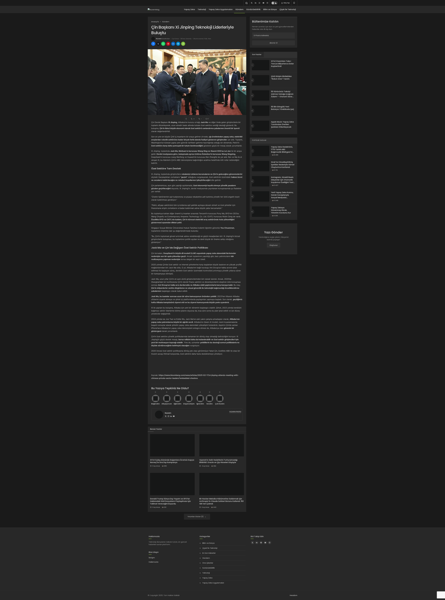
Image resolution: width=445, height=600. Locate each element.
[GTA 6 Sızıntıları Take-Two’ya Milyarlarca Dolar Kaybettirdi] (260, 65)
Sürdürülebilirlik (253, 9)
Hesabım (293, 595)
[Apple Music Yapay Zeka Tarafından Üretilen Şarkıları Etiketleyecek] (260, 126)
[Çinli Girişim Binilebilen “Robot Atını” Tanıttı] (260, 80)
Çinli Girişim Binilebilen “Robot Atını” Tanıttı (281, 77)
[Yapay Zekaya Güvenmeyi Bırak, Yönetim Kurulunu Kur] (260, 211)
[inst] (267, 3)
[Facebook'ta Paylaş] (153, 44)
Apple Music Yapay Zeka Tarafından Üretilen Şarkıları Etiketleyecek (282, 124)
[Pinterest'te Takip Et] (261, 542)
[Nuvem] (160, 414)
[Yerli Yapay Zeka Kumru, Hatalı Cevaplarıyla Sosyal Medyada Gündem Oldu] (260, 196)
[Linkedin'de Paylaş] (173, 44)
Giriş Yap (286, 3)
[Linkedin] (171, 416)
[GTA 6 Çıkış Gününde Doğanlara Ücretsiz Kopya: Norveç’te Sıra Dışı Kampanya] (172, 445)
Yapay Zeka (189, 9)
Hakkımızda (153, 562)
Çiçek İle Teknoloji (209, 548)
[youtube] (263, 3)
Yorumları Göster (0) (196, 517)
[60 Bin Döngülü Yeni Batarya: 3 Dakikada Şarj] (260, 110)
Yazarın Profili (235, 412)
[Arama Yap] (247, 3)
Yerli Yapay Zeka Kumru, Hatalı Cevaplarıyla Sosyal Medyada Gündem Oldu (282, 196)
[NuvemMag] (153, 9)
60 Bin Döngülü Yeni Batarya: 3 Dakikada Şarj (282, 107)
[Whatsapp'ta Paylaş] (163, 44)
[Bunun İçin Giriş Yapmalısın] (186, 119)
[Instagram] (168, 416)
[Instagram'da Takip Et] (270, 542)
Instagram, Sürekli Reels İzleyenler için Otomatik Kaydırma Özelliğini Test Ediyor (282, 181)
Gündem (239, 9)
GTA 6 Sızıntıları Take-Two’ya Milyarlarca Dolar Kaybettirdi (282, 63)
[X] (252, 3)
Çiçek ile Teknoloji (288, 9)
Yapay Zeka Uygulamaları (221, 9)
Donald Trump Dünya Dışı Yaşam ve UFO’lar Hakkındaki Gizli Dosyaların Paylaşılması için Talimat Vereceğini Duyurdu (170, 501)
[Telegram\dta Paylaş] (178, 44)
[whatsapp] (259, 3)
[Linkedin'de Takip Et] (257, 542)
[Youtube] (174, 416)
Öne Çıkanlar (207, 563)
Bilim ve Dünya (270, 9)
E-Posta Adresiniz (261, 35)
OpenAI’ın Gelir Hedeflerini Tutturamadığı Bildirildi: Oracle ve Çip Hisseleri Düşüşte (218, 461)
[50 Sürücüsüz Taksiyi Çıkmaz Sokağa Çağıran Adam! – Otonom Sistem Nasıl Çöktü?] (260, 95)
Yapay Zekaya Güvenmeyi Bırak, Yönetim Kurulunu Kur (281, 210)
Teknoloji (202, 9)
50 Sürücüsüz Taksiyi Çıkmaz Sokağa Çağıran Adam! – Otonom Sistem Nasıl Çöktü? (282, 95)
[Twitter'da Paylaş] (158, 44)
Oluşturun (273, 245)
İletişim (152, 557)
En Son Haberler (209, 553)
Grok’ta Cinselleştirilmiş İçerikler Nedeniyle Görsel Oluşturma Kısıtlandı (282, 164)
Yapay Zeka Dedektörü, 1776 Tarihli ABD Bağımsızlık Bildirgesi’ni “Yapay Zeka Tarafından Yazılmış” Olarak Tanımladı (282, 153)
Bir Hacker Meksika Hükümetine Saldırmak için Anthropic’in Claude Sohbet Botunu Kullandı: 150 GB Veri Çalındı (221, 501)
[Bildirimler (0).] (294, 2)
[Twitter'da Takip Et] (252, 542)
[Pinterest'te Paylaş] (168, 44)
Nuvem (159, 39)
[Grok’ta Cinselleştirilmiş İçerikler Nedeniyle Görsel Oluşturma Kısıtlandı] (260, 166)
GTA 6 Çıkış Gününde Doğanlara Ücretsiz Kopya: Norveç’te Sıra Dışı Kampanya (172, 461)
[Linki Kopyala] (183, 44)
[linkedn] (255, 3)
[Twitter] (166, 416)
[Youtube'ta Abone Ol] (265, 542)
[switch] (274, 3)
